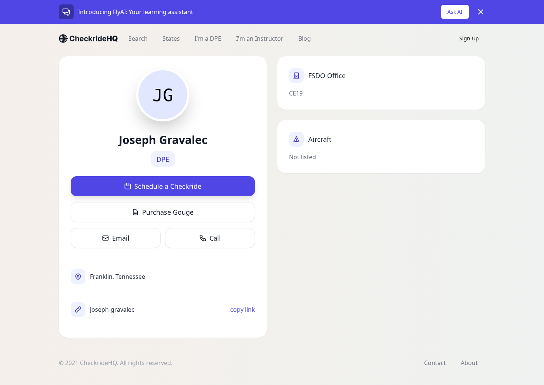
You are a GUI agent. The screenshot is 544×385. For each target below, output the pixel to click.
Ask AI (455, 11)
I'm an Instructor (259, 38)
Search (138, 38)
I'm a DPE (208, 38)
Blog (304, 38)
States (171, 38)
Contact (435, 363)
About (469, 363)
